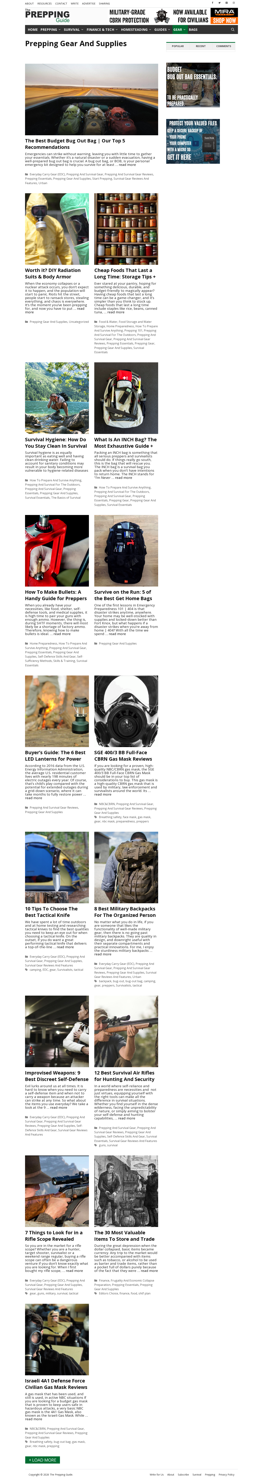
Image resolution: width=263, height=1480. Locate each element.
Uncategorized (79, 322)
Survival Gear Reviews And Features (49, 965)
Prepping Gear (144, 343)
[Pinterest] (227, 3)
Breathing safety (110, 817)
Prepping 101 (133, 330)
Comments (223, 46)
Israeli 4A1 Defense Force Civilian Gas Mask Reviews (56, 1383)
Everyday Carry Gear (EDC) (47, 174)
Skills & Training (64, 661)
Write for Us (157, 1474)
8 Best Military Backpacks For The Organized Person (125, 911)
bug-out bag (133, 981)
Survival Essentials (37, 498)
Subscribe (183, 1474)
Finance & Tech (100, 29)
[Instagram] (234, 3)
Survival (72, 29)
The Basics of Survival (66, 498)
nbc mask (108, 821)
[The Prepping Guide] (47, 15)
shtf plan (144, 1293)
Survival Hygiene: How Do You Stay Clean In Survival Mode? (56, 446)
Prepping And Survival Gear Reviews (129, 174)
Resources (44, 3)
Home (33, 29)
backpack (105, 981)
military (51, 1293)
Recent (201, 46)
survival (112, 1145)
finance (124, 1293)
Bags (193, 29)
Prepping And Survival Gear (84, 174)
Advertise (88, 3)
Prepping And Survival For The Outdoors (52, 485)
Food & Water (108, 322)
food (134, 1293)
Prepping (48, 29)
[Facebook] (212, 3)
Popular (178, 46)
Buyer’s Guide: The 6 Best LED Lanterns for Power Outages (55, 759)
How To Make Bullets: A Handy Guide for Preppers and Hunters (56, 598)
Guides (160, 29)
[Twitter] (219, 3)
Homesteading (134, 29)
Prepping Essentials (38, 179)
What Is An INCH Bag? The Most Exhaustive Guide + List (125, 446)
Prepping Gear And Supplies (72, 179)
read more (127, 164)
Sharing (104, 3)
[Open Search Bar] (232, 29)
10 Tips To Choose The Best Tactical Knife (51, 911)
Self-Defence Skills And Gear (57, 656)
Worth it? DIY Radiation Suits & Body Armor (53, 273)
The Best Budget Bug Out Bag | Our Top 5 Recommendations (75, 143)
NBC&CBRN (107, 804)
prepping (53, 1446)
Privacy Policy (226, 1474)
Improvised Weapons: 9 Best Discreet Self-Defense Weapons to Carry (57, 1079)
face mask (129, 817)
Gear (177, 29)
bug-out (118, 981)
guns (102, 1145)
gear (97, 821)
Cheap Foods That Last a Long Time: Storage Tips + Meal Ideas (125, 276)
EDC (45, 970)
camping (35, 970)
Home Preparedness (120, 326)
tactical (78, 970)
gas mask (144, 817)
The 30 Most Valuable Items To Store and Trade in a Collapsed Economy (124, 1239)
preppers (142, 821)
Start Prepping (102, 179)
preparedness (125, 821)
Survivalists (64, 970)
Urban (42, 183)
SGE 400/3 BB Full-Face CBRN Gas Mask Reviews (123, 755)
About (29, 3)
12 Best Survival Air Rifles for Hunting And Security (124, 1075)
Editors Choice (108, 1293)
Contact (61, 3)
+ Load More (42, 1460)
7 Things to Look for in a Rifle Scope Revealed (54, 1235)
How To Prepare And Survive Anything (55, 480)
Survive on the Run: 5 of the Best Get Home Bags (123, 595)
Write (75, 3)
